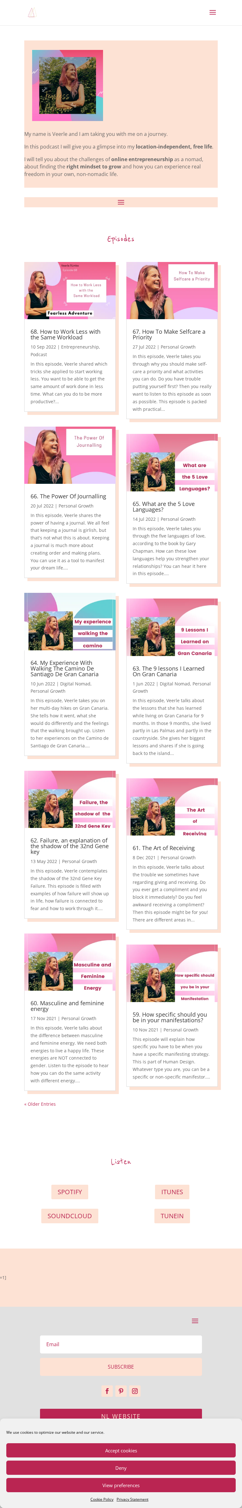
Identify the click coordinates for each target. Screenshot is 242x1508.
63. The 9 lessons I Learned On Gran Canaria (169, 671)
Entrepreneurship (80, 347)
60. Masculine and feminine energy (67, 1005)
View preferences (121, 1485)
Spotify (70, 1192)
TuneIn (172, 1216)
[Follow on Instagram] (135, 1391)
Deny (121, 1468)
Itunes (172, 1192)
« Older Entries (40, 1104)
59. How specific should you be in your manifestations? (170, 1017)
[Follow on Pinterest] (121, 1391)
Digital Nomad (75, 684)
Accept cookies (121, 1450)
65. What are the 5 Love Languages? (164, 506)
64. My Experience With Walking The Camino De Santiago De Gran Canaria (65, 668)
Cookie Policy (101, 1499)
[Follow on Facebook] (107, 1391)
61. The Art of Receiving (164, 848)
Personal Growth (76, 506)
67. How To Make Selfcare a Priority (169, 334)
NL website (121, 1416)
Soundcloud (70, 1216)
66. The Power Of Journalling (68, 496)
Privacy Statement (132, 1499)
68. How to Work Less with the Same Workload (66, 334)
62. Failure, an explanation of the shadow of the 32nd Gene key (70, 845)
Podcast (39, 354)
